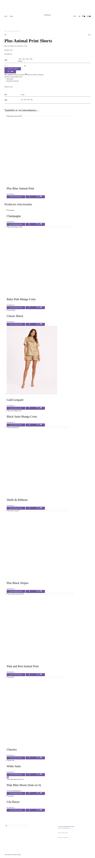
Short (20, 77)
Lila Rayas (13, 801)
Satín (17, 77)
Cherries (12, 749)
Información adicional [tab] (13, 81)
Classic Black (15, 316)
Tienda (11, 16)
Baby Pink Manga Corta (21, 299)
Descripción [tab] (10, 79)
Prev (5, 34)
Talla (5, 60)
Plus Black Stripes (17, 583)
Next (89, 34)
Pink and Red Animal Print (23, 666)
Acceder (74, 16)
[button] (20, 59)
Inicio (5, 16)
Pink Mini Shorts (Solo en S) (24, 785)
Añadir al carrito (12, 68)
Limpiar (20, 61)
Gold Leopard (15, 399)
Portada (5, 31)
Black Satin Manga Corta (22, 416)
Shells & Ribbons (17, 499)
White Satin (14, 766)
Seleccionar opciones (16, 196)
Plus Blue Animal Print (20, 188)
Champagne (14, 216)
